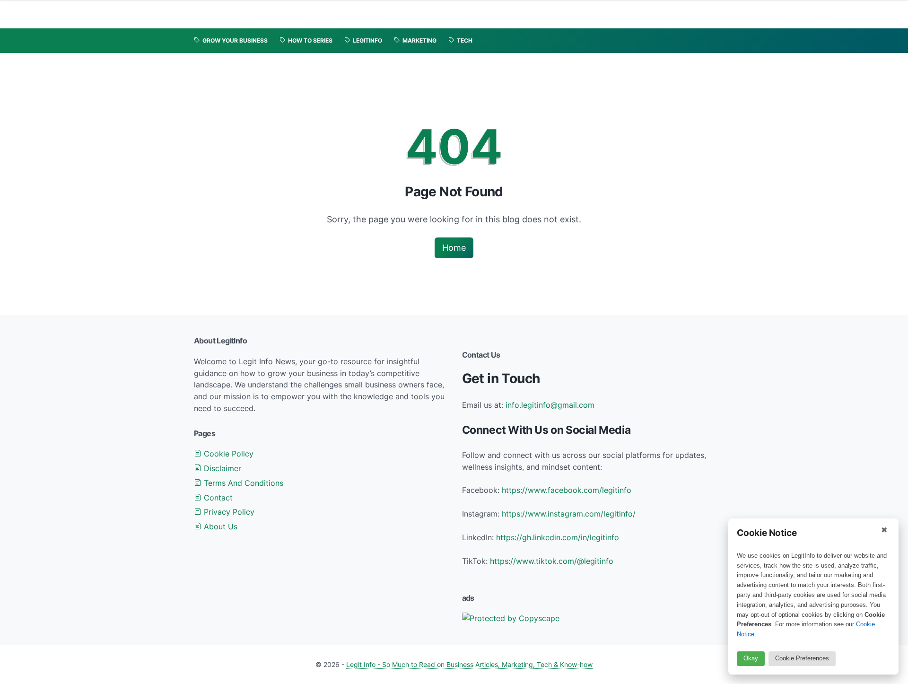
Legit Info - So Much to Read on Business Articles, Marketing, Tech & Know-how (469, 664)
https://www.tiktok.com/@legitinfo (551, 561)
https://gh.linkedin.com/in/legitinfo (557, 537)
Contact (217, 497)
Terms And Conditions (242, 483)
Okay (750, 658)
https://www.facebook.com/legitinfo (566, 490)
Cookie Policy (227, 453)
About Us (219, 526)
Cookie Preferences (802, 658)
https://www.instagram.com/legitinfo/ (569, 513)
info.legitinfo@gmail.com (550, 405)
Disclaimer (221, 468)
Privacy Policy (227, 512)
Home (454, 248)
